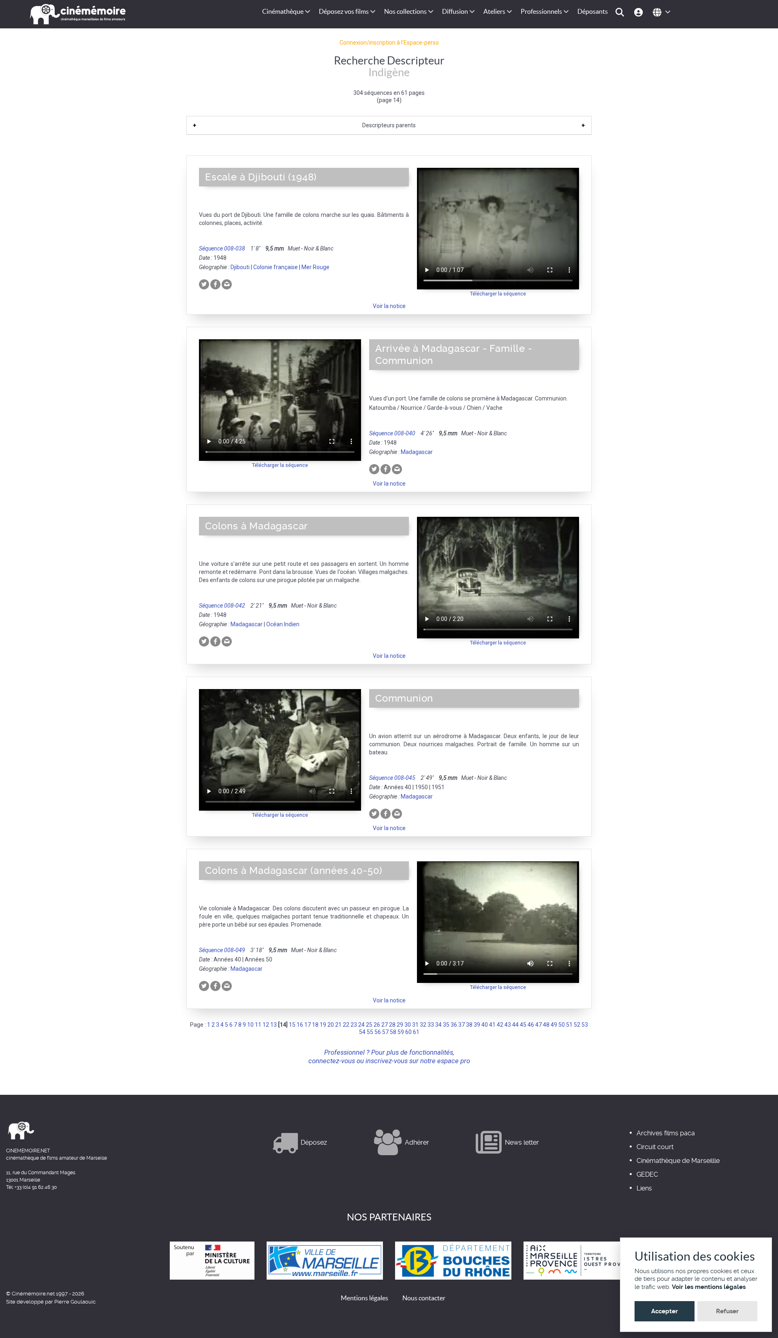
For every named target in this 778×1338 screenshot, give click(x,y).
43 (507, 1024)
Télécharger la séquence (498, 294)
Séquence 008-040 (392, 433)
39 (477, 1024)
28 (392, 1024)
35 (446, 1024)
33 (430, 1024)
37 (461, 1024)
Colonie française (275, 267)
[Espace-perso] (639, 11)
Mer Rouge (315, 267)
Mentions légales (364, 1298)
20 (330, 1024)
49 (554, 1024)
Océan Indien (282, 624)
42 (500, 1024)
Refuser (727, 1311)
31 (415, 1024)
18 (315, 1024)
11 (258, 1024)
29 (400, 1024)
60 (408, 1032)
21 (338, 1024)
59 (401, 1032)
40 (484, 1024)
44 (515, 1024)
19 (323, 1024)
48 (546, 1024)
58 (393, 1032)
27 (384, 1024)
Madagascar (417, 452)
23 (354, 1024)
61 (416, 1032)
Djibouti (240, 267)
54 (362, 1032)
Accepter (664, 1311)
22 (346, 1024)
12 (266, 1024)
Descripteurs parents (389, 125)
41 (492, 1024)
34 (438, 1024)
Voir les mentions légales (709, 1287)
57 (385, 1032)
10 (250, 1024)
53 (584, 1024)
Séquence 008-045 (392, 778)
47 (538, 1024)
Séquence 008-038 (222, 248)
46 (531, 1024)
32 (423, 1024)
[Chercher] (621, 11)
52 (577, 1024)
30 (407, 1024)
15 (292, 1024)
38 (469, 1024)
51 (569, 1024)
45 (523, 1024)
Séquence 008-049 (222, 950)
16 (300, 1024)
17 (307, 1024)
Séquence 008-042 (222, 605)
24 (361, 1024)
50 (561, 1024)
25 (369, 1024)
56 (377, 1032)
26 (377, 1024)
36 (454, 1024)
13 (273, 1024)
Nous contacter (423, 1298)
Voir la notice (389, 306)
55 (370, 1032)
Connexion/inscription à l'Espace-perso (389, 42)
